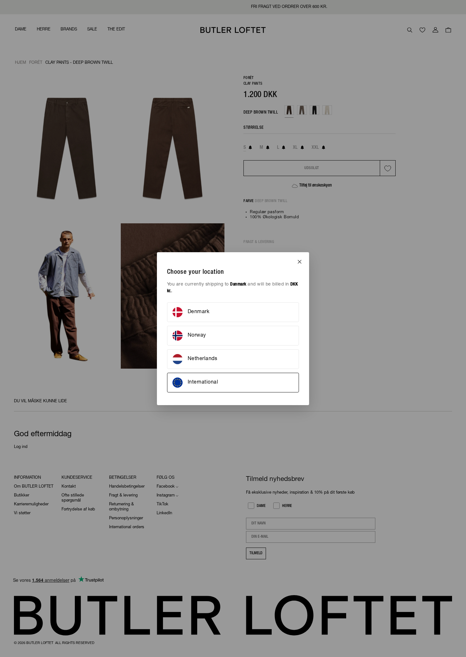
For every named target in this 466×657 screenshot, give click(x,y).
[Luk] (299, 261)
